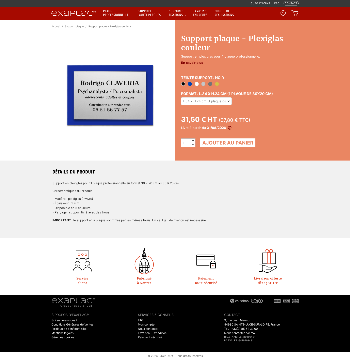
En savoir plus (192, 63)
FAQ (140, 320)
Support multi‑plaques (150, 13)
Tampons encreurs (200, 13)
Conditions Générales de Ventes (72, 324)
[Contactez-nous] (82, 261)
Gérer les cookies (62, 337)
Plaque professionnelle (116, 13)
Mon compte (146, 324)
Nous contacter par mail (240, 333)
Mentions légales (62, 333)
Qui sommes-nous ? (64, 320)
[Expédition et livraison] (268, 261)
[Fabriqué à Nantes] (144, 261)
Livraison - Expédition (152, 333)
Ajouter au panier (227, 143)
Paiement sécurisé (150, 337)
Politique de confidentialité (68, 328)
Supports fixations (176, 13)
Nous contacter (148, 328)
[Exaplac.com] (73, 300)
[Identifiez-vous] (283, 13)
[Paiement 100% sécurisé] (206, 261)
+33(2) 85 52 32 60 (244, 328)
